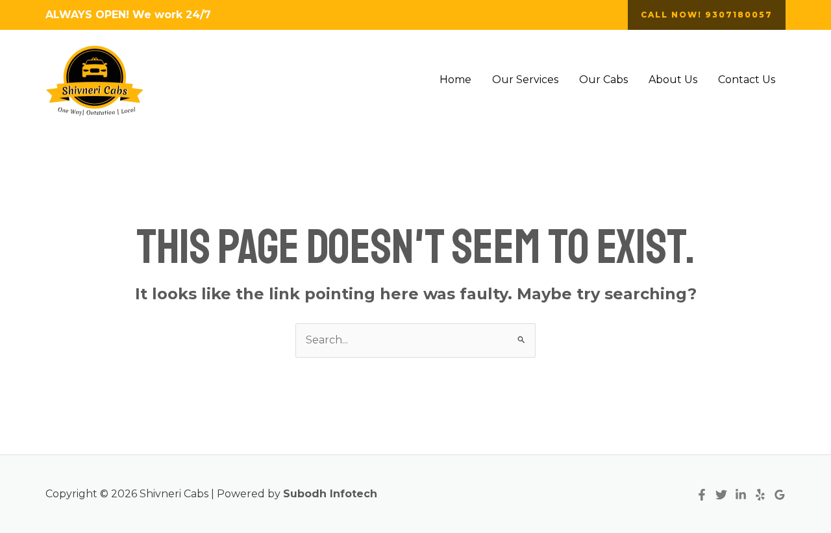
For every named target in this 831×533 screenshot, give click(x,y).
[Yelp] (760, 495)
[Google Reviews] (780, 495)
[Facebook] (702, 495)
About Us (673, 79)
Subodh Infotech (330, 494)
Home (455, 79)
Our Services (525, 79)
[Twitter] (721, 495)
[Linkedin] (741, 495)
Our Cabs (603, 79)
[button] (707, 15)
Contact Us (746, 79)
